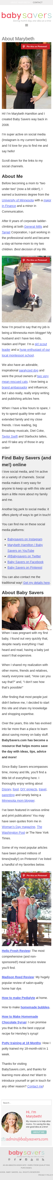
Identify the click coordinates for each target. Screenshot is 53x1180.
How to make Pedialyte (18, 998)
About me (38, 1132)
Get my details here (36, 582)
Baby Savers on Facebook (25, 562)
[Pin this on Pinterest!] (35, 46)
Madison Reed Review (18, 977)
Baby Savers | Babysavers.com (26, 17)
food (16, 789)
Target (6, 232)
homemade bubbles (35, 1007)
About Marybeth (20, 2)
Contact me (35, 1086)
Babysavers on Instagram (24, 539)
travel (42, 789)
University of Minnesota (18, 200)
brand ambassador (14, 387)
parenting (8, 795)
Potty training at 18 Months (21, 1043)
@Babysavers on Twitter (24, 556)
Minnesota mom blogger (18, 800)
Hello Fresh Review (16, 951)
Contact (38, 2)
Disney (6, 789)
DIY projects (28, 789)
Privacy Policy (45, 1175)
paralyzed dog (28, 370)
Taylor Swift (10, 436)
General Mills (33, 226)
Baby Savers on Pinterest (24, 567)
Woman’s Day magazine (18, 827)
